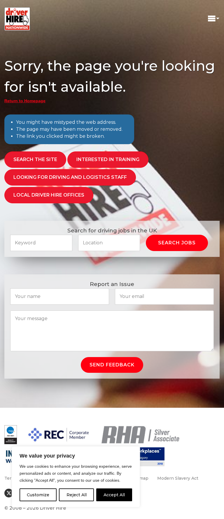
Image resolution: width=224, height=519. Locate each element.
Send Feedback (112, 365)
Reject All (76, 494)
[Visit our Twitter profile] (8, 493)
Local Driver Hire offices (48, 195)
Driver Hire (17, 17)
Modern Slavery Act (177, 478)
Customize (38, 494)
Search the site (35, 159)
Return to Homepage (25, 100)
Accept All (114, 494)
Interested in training (107, 159)
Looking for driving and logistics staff (70, 177)
